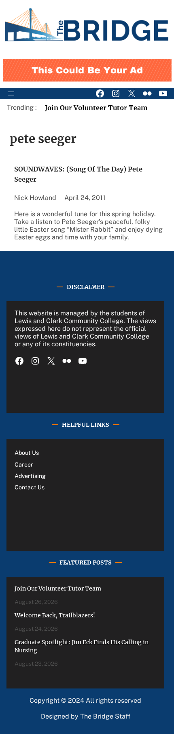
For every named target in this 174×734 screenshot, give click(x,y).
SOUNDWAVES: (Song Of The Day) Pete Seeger (78, 174)
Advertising (30, 476)
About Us (27, 453)
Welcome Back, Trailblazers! (55, 615)
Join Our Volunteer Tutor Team (96, 108)
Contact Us (30, 487)
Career (24, 464)
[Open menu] (11, 93)
